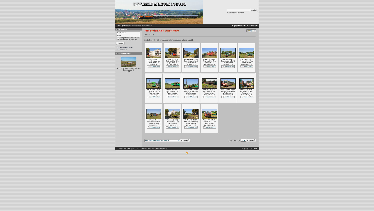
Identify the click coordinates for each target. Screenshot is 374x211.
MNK (157, 59)
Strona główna (122, 26)
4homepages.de (161, 148)
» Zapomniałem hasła (125, 47)
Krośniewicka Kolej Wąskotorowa (153, 62)
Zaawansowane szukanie (235, 12)
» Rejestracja (122, 50)
